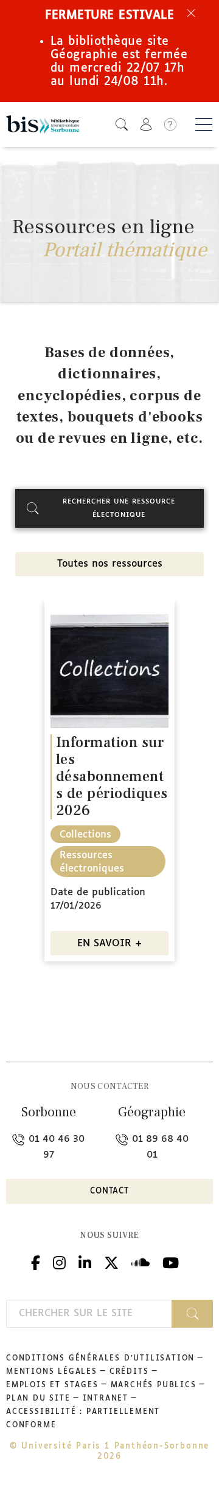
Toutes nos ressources (109, 564)
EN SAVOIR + (109, 943)
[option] (109, 786)
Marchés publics (153, 1385)
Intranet (105, 1398)
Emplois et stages (52, 1385)
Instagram (59, 1261)
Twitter (111, 1261)
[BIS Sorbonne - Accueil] (42, 125)
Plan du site (38, 1398)
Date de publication (97, 892)
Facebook (35, 1261)
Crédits (129, 1372)
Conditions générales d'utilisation (100, 1358)
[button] (122, 124)
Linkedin (84, 1261)
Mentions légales (51, 1372)
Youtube (170, 1261)
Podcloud (140, 1261)
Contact (109, 1191)
